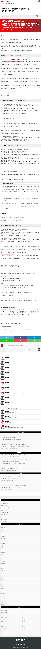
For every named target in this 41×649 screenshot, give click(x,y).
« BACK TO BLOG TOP (37, 3)
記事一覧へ (1, 429)
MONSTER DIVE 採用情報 (6, 326)
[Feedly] (34, 340)
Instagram (24, 640)
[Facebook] (20, 337)
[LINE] (7, 340)
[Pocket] (20, 340)
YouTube (22, 640)
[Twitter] (7, 337)
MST (37, 16)
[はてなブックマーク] (34, 337)
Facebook (16, 640)
